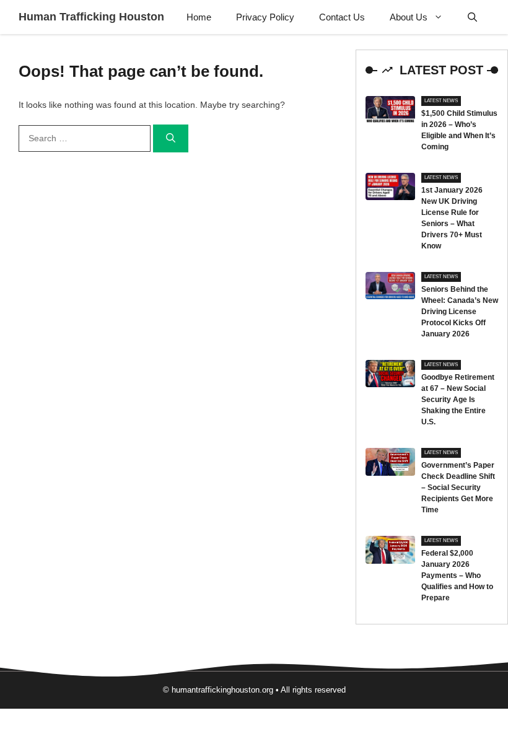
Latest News (441, 100)
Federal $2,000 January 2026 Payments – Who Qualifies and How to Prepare (457, 575)
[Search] (170, 138)
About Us (408, 17)
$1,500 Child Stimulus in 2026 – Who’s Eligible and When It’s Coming (459, 130)
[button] (472, 17)
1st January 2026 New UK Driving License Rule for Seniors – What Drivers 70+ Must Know (452, 218)
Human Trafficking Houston (91, 17)
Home (198, 17)
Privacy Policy (265, 17)
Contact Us (342, 17)
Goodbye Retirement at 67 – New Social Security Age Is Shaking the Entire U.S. (457, 399)
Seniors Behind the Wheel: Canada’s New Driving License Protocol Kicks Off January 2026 (459, 311)
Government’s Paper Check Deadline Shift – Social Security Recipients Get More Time (458, 487)
